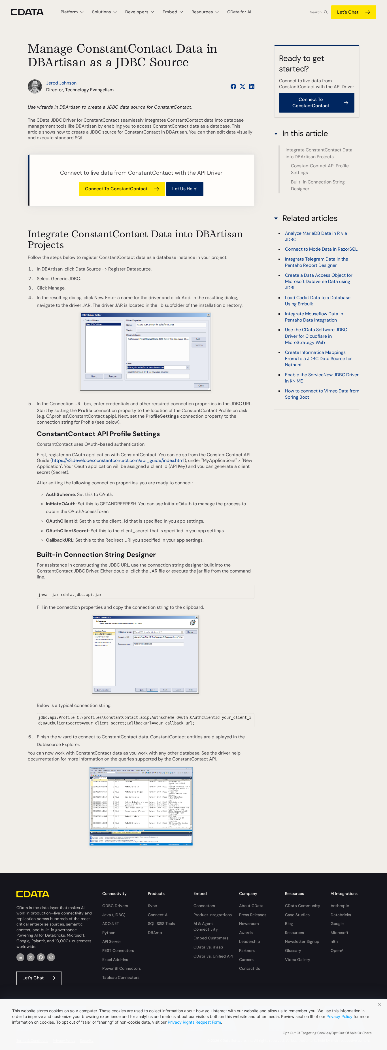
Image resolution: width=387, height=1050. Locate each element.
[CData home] (31, 12)
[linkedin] (20, 957)
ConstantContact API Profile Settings (320, 169)
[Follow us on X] (242, 86)
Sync (152, 905)
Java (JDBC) (113, 914)
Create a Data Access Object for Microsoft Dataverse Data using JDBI (318, 281)
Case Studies (297, 914)
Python (108, 932)
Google (337, 923)
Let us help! (184, 189)
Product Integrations (213, 914)
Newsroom (249, 923)
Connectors (204, 905)
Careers (246, 959)
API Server (111, 941)
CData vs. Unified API (213, 956)
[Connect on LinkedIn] (251, 86)
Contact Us (249, 968)
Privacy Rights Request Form (194, 1022)
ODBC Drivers (115, 905)
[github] (41, 957)
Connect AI (158, 914)
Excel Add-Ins (115, 959)
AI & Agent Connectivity (206, 926)
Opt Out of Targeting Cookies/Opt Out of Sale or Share (327, 1033)
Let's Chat (347, 12)
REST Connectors (118, 950)
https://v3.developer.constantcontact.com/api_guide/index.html (118, 460)
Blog (289, 923)
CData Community (302, 905)
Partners (247, 950)
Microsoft (339, 932)
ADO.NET (110, 923)
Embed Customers (211, 938)
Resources (294, 932)
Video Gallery (297, 959)
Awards (246, 932)
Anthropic (340, 905)
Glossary (293, 950)
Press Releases (252, 914)
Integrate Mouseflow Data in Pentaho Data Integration (314, 317)
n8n (334, 941)
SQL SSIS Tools (161, 923)
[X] (31, 957)
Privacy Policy (339, 1016)
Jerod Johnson (61, 83)
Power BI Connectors (121, 968)
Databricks (341, 914)
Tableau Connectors (120, 977)
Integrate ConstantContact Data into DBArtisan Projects (319, 153)
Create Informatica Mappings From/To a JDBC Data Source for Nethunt (318, 358)
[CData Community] (51, 957)
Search (316, 12)
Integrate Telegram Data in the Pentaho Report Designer (316, 262)
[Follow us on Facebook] (233, 86)
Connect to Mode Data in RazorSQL (321, 249)
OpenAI (337, 950)
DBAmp (155, 932)
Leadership (249, 941)
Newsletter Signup (302, 941)
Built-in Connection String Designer (318, 185)
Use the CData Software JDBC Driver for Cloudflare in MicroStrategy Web (316, 336)
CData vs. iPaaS (208, 947)
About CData (251, 905)
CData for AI (239, 12)
